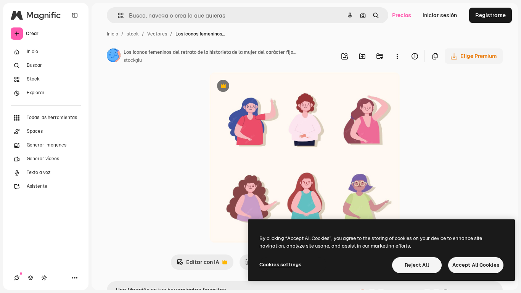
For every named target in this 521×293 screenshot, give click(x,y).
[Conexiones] (17, 278)
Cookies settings (280, 264)
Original (258, 86)
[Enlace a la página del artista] (114, 56)
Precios (401, 15)
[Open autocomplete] (117, 15)
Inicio (112, 34)
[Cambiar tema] (44, 278)
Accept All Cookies (475, 265)
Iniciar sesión (440, 15)
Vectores (157, 34)
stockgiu (133, 60)
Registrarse (490, 15)
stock (133, 34)
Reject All (417, 265)
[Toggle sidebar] (75, 15)
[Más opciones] (397, 56)
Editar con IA (198, 264)
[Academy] (30, 278)
